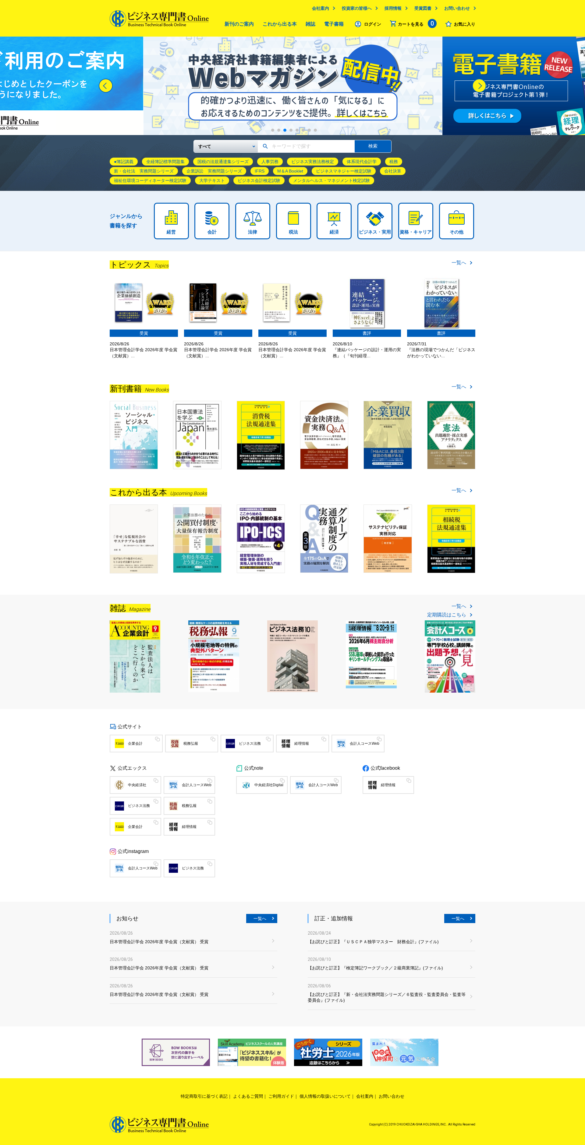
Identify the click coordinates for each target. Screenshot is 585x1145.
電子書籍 (334, 24)
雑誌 (310, 24)
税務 (393, 161)
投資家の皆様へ (357, 8)
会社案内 (320, 8)
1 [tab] (272, 130)
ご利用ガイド (281, 1096)
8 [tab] (315, 130)
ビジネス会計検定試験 (259, 180)
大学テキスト (212, 180)
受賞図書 (422, 8)
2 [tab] (278, 130)
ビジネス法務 (250, 743)
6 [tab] (303, 130)
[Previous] (106, 86)
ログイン (372, 24)
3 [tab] (284, 130)
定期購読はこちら (446, 614)
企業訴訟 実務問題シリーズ (214, 171)
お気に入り (464, 24)
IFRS (259, 171)
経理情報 (301, 743)
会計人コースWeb (364, 743)
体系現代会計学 (362, 161)
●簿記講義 (123, 161)
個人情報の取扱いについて (325, 1096)
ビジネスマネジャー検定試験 (343, 171)
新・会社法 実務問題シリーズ (144, 171)
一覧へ (459, 262)
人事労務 (269, 161)
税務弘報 (190, 743)
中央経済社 (137, 785)
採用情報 (393, 8)
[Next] (479, 86)
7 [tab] (309, 130)
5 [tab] (297, 130)
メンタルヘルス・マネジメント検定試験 (331, 180)
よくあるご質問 (248, 1096)
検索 (373, 145)
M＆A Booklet (290, 171)
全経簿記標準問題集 (165, 161)
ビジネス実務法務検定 (312, 161)
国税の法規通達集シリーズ (223, 161)
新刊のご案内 (239, 24)
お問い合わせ (457, 8)
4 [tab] (290, 130)
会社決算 (392, 171)
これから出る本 (280, 24)
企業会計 (135, 743)
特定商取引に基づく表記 (204, 1096)
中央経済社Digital (268, 785)
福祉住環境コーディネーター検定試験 (150, 180)
